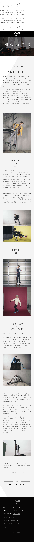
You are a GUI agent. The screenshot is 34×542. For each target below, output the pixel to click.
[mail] (10, 484)
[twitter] (16, 484)
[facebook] (13, 484)
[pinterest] (20, 484)
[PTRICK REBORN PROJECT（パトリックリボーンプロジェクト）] (17, 502)
